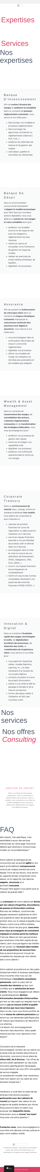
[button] (20, 2)
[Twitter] (24, 1158)
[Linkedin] (20, 1158)
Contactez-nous (8, 1127)
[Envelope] (16, 1158)
